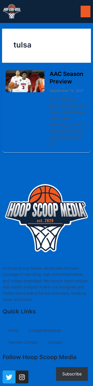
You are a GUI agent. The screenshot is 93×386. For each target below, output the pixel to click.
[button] (85, 11)
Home (13, 330)
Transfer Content (23, 342)
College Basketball (45, 330)
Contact (55, 342)
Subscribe (72, 373)
